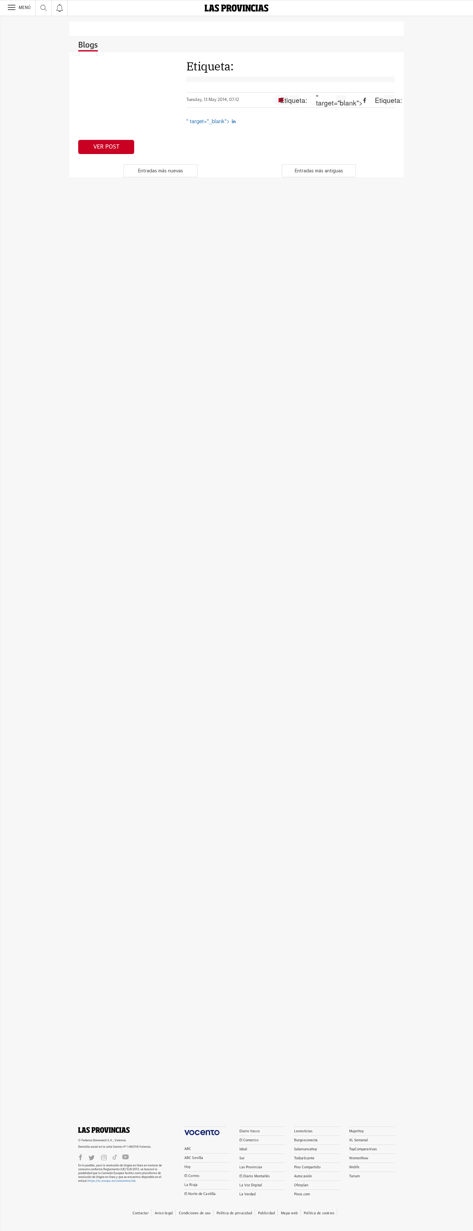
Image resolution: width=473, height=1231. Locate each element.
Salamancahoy (305, 1149)
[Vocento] (205, 1130)
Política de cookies (319, 1213)
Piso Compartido (307, 1167)
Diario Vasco (249, 1131)
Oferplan (301, 1185)
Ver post (106, 147)
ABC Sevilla (193, 1158)
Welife (354, 1167)
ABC (187, 1149)
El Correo (191, 1176)
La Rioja (191, 1185)
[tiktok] (115, 1157)
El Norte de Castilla (200, 1194)
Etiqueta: (294, 100)
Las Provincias (251, 1167)
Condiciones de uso (194, 1213)
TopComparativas (363, 1149)
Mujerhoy (356, 1131)
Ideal (243, 1149)
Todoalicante (304, 1158)
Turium (354, 1176)
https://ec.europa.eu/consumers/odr (111, 1181)
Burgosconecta (306, 1140)
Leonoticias (303, 1131)
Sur (242, 1158)
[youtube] (125, 1157)
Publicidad (266, 1213)
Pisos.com (302, 1194)
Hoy (187, 1167)
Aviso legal (164, 1213)
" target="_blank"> (208, 121)
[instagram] (103, 1157)
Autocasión (303, 1176)
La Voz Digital (250, 1185)
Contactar (141, 1213)
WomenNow (358, 1158)
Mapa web (289, 1213)
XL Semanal (358, 1140)
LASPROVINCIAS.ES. (104, 1130)
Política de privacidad (234, 1213)
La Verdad (247, 1194)
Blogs (88, 45)
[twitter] (91, 1157)
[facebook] (80, 1157)
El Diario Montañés (254, 1176)
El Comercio (248, 1140)
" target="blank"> (341, 100)
